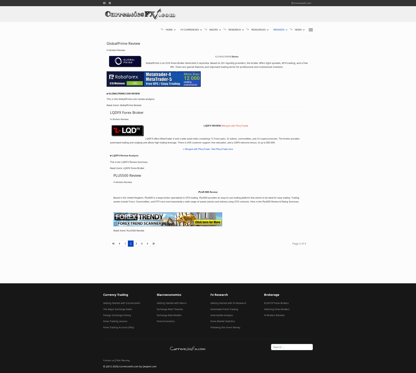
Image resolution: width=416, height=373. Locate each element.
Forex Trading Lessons (115, 321)
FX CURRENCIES (190, 29)
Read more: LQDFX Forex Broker (127, 168)
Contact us (108, 360)
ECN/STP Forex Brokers (276, 303)
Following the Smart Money (225, 327)
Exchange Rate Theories (170, 309)
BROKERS (278, 29)
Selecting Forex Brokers (277, 309)
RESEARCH (234, 29)
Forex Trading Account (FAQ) (118, 327)
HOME (169, 29)
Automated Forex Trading (224, 309)
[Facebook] (104, 3)
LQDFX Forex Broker (127, 112)
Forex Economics (166, 321)
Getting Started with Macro (171, 303)
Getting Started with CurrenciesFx (121, 303)
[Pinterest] (110, 3)
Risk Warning (123, 360)
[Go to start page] (113, 244)
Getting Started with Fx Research (228, 303)
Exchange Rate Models (169, 315)
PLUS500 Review (127, 175)
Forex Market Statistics (222, 321)
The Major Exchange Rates (117, 309)
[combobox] (292, 347)
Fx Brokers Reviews (116, 50)
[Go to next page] (147, 244)
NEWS (298, 29)
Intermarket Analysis (221, 315)
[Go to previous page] (120, 244)
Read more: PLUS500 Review (128, 230)
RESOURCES (258, 29)
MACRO (213, 29)
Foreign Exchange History (117, 315)
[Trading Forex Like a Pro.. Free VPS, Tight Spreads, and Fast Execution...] (208, 79)
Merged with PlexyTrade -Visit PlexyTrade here (209, 149)
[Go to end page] (153, 244)
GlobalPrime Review (123, 43)
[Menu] (311, 29)
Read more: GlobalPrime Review (124, 105)
